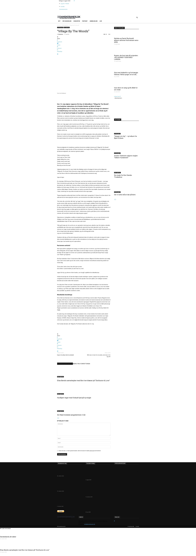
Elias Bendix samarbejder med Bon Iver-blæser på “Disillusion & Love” (83, 381)
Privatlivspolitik (131, 526)
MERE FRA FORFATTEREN (81, 364)
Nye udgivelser (67, 21)
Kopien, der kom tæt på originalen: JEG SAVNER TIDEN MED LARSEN (126, 57)
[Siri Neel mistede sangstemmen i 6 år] (83, 406)
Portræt (85, 21)
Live (101, 21)
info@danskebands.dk (89, 524)
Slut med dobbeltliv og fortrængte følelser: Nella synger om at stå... (126, 73)
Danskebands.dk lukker (65, 474)
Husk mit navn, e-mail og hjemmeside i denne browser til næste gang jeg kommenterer (80, 450)
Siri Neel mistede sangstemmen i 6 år (71, 415)
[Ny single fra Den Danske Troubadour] (126, 167)
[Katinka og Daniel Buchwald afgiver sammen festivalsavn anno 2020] (126, 33)
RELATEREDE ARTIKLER (65, 364)
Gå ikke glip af (65, 25)
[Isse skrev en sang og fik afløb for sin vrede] (126, 83)
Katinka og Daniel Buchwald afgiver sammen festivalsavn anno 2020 (126, 40)
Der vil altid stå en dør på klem (125, 195)
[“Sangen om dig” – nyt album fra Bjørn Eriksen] (126, 128)
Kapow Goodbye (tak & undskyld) (65, 355)
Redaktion (60, 34)
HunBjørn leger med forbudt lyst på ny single (74, 398)
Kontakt (62, 6)
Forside (58, 25)
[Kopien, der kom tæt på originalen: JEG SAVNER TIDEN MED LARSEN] (126, 51)
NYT (59, 21)
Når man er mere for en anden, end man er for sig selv (98, 355)
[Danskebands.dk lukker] (69, 469)
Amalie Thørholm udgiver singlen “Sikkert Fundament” (126, 157)
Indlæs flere (117, 96)
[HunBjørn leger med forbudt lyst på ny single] (83, 389)
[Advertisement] (99, 12)
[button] (137, 17)
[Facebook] (114, 521)
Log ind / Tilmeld (65, 3)
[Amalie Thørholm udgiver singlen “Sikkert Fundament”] (126, 148)
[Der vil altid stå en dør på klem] (126, 187)
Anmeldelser (93, 21)
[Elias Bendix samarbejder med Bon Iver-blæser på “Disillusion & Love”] (83, 371)
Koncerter (77, 21)
